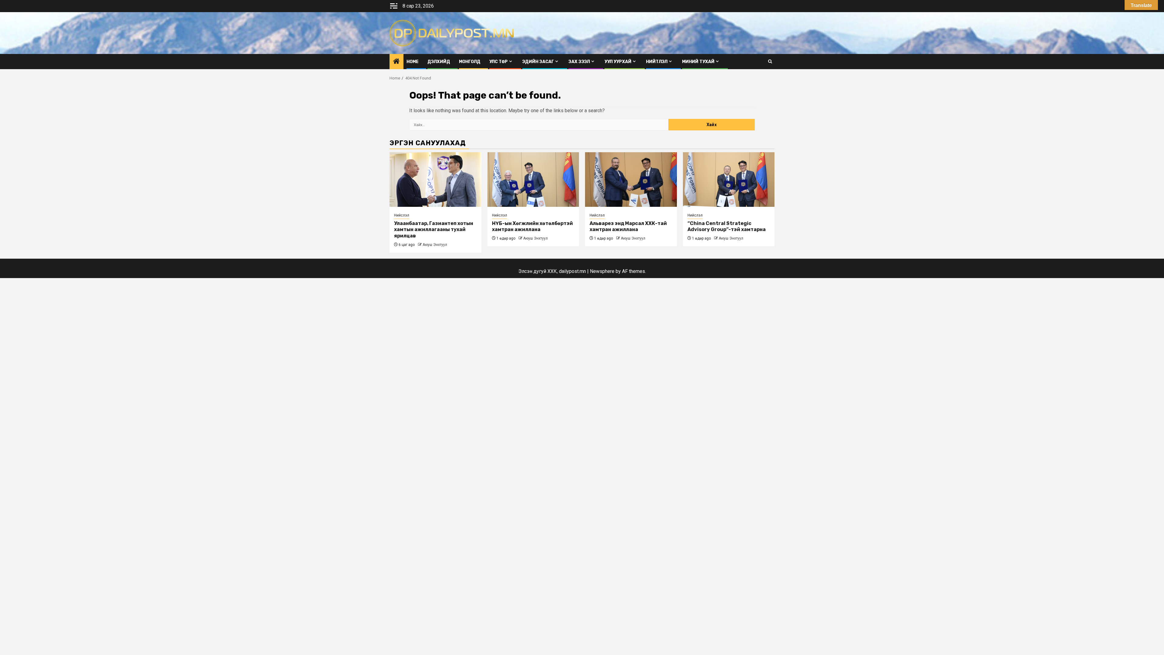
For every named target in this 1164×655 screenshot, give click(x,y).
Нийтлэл (656, 61)
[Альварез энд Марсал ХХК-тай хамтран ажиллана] (631, 179)
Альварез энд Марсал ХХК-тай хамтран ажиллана (628, 226)
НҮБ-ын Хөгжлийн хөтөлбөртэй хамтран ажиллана (532, 226)
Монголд (469, 61)
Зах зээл (579, 61)
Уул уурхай (617, 61)
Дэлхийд (438, 61)
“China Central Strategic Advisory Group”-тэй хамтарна (726, 226)
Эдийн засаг (538, 61)
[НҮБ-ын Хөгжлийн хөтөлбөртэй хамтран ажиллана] (533, 179)
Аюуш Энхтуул (435, 245)
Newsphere (602, 271)
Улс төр (498, 61)
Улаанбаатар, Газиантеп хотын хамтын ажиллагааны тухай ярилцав (433, 229)
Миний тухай (698, 61)
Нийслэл (401, 215)
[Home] (396, 62)
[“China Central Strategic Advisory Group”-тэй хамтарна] (729, 179)
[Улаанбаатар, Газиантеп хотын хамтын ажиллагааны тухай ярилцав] (435, 179)
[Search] (770, 61)
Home (412, 61)
